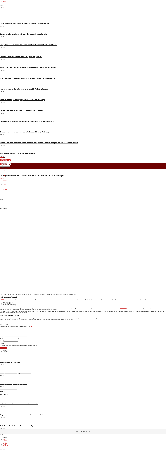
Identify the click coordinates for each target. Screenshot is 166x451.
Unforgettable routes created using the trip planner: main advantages (24, 23)
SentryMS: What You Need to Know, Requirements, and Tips (21, 57)
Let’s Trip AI (2, 299)
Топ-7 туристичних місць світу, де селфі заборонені (15, 373)
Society (4, 442)
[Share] (1, 449)
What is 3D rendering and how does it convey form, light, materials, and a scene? (28, 67)
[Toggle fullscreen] (3, 449)
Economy (5, 443)
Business (5, 170)
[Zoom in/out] (4, 449)
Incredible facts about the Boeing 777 (10, 362)
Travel (4, 447)
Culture (4, 444)
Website (2, 343)
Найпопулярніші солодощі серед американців (13, 384)
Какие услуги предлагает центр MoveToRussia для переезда (22, 100)
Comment (2, 336)
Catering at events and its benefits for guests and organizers (21, 110)
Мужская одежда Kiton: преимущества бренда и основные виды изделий (27, 78)
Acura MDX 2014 (4, 394)
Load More (3, 157)
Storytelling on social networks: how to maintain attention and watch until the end (28, 45)
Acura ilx (2, 391)
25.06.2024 (2, 178)
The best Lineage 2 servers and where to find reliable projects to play (24, 132)
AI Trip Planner (123, 308)
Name (1, 338)
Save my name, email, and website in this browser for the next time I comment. (19, 345)
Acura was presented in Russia (8, 389)
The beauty (5, 445)
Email (1, 340)
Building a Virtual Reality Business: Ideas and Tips (17, 153)
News (4, 439)
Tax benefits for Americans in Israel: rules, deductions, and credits (23, 34)
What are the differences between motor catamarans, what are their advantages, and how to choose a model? (39, 143)
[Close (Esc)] (0, 449)
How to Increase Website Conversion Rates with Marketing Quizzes (24, 89)
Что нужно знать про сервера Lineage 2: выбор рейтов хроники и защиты (27, 121)
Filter (1, 5)
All (3, 7)
